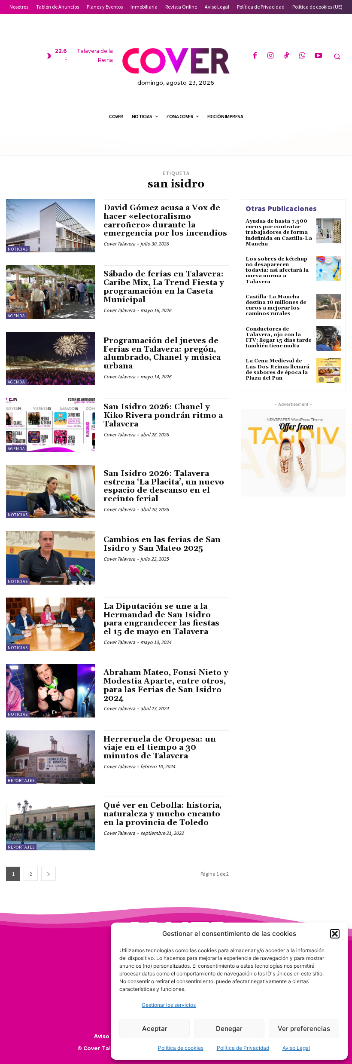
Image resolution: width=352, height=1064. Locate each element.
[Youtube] (318, 56)
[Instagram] (270, 56)
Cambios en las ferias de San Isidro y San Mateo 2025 (162, 544)
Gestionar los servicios (169, 1005)
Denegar (229, 1028)
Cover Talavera (119, 243)
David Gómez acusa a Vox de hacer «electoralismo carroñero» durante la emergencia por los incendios (165, 220)
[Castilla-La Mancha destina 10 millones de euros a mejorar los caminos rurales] (328, 306)
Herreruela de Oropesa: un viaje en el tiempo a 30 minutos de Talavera (159, 747)
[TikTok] (286, 56)
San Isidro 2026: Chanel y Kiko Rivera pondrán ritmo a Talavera (163, 415)
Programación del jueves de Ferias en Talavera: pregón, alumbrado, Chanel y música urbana (162, 353)
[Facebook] (254, 56)
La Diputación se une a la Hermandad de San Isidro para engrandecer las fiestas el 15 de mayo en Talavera (161, 619)
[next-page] (48, 874)
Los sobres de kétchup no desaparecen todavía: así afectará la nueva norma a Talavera (277, 270)
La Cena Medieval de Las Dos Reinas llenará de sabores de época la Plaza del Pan (278, 369)
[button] (335, 933)
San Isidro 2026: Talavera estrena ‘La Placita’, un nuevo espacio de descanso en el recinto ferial (163, 486)
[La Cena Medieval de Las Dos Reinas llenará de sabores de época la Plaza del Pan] (328, 370)
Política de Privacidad (243, 1048)
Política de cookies (180, 1048)
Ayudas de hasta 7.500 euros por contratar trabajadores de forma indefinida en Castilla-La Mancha (279, 232)
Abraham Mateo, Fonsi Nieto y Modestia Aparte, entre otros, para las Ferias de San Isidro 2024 (165, 685)
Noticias (18, 249)
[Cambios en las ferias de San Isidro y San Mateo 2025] (50, 557)
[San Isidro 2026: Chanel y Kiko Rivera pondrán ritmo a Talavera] (50, 424)
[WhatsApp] (302, 56)
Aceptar (154, 1028)
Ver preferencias (304, 1028)
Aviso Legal (296, 1048)
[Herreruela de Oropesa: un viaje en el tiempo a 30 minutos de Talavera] (50, 757)
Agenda (16, 316)
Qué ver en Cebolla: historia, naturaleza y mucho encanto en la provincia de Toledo (162, 814)
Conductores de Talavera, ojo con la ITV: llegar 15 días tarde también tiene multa (278, 338)
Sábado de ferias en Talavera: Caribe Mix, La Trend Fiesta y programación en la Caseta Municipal (163, 286)
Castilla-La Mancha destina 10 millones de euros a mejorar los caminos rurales (276, 305)
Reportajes (21, 780)
